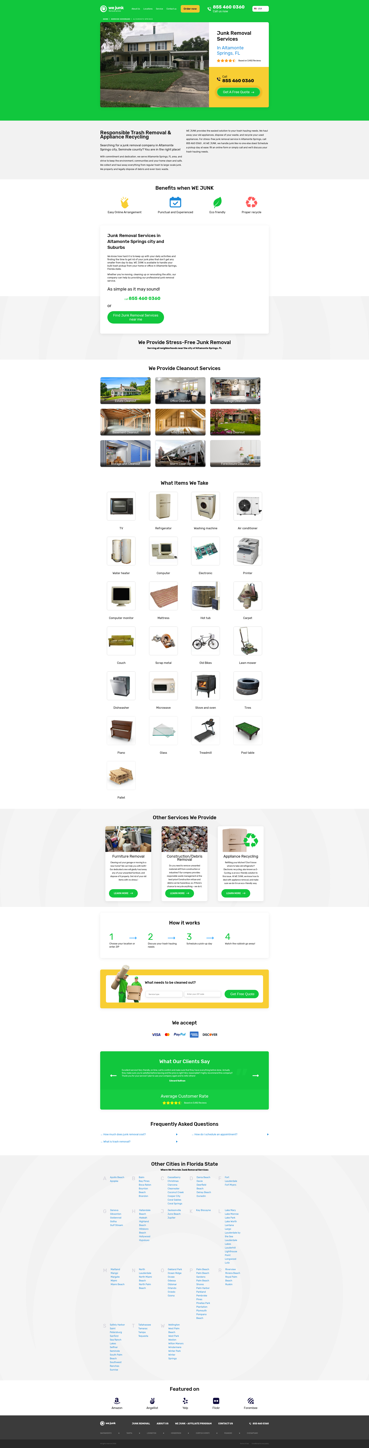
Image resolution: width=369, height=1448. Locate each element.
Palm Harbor (203, 1288)
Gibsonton (115, 1214)
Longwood (230, 1259)
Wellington (174, 1324)
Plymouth (201, 1310)
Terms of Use (244, 1444)
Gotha (113, 1221)
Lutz (227, 1262)
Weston (172, 1339)
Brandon (143, 1196)
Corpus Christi (203, 1433)
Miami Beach (118, 1284)
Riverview (230, 1269)
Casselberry (174, 1177)
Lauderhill (230, 1247)
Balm (141, 1177)
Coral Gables (174, 1199)
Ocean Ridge (174, 1273)
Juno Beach (174, 1214)
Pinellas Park (203, 1303)
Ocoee (171, 1276)
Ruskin (228, 1284)
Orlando (172, 1288)
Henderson (176, 1433)
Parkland (201, 1291)
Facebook (267, 1433)
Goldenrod (115, 1217)
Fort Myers (230, 1184)
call (142, 298)
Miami (114, 1280)
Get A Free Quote (236, 92)
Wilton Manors (175, 1343)
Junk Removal (141, 1423)
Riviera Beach (232, 1273)
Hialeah (143, 1217)
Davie (200, 1181)
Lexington (151, 1433)
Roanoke (228, 1433)
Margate (115, 1276)
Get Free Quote (242, 994)
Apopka (114, 1181)
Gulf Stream (116, 1225)
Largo (228, 1229)
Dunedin (201, 1196)
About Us (136, 9)
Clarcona (172, 1184)
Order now (190, 8)
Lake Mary (230, 1210)
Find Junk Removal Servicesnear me (135, 317)
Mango (114, 1273)
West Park (173, 1336)
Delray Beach (204, 1192)
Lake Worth (231, 1221)
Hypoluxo (144, 1240)
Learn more (121, 893)
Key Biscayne (203, 1210)
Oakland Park (175, 1269)
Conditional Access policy (260, 1444)
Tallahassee (144, 1324)
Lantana (229, 1225)
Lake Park (230, 1217)
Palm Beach (202, 1269)
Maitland (115, 1269)
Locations (148, 9)
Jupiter (171, 1217)
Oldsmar (172, 1284)
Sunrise (114, 1369)
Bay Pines (144, 1181)
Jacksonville (174, 1210)
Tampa (142, 1332)
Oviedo (171, 1291)
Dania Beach (203, 1177)
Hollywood (144, 1236)
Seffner (114, 1347)
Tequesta (143, 1336)
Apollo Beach (117, 1177)
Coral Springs (175, 1203)
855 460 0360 (229, 9)
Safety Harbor (117, 1324)
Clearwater (173, 1188)
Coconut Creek (176, 1192)
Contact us (171, 9)
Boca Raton (145, 1184)
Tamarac (143, 1328)
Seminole (115, 1351)
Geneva (114, 1210)
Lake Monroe (232, 1214)
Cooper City (174, 1196)
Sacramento (106, 1433)
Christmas (173, 1181)
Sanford (114, 1336)
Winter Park (174, 1351)
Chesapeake (252, 1433)
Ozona (171, 1295)
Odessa (172, 1280)
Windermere (174, 1347)
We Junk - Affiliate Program (193, 1423)
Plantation (201, 1306)
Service (159, 9)
